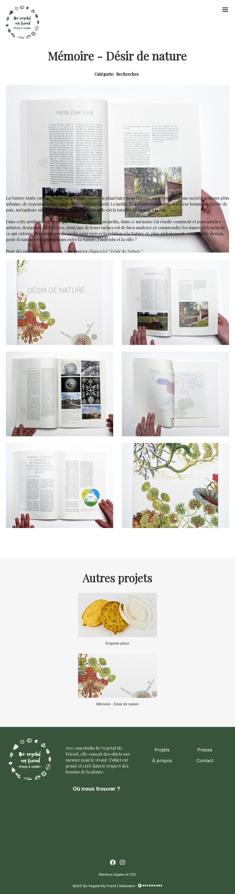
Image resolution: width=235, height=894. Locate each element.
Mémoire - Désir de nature (117, 704)
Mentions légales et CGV (117, 874)
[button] (59, 344)
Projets (162, 750)
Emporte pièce (117, 643)
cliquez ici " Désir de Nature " (115, 251)
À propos (162, 760)
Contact (204, 760)
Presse (204, 750)
